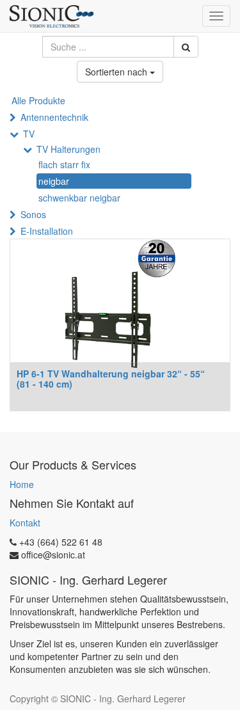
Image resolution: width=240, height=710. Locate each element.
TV (29, 133)
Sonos (33, 214)
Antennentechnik (54, 117)
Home (22, 484)
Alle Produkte (38, 100)
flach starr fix (64, 164)
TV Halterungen (68, 149)
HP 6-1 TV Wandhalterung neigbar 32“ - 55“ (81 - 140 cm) (111, 378)
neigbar (53, 181)
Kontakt (25, 522)
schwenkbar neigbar (79, 197)
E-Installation (46, 231)
